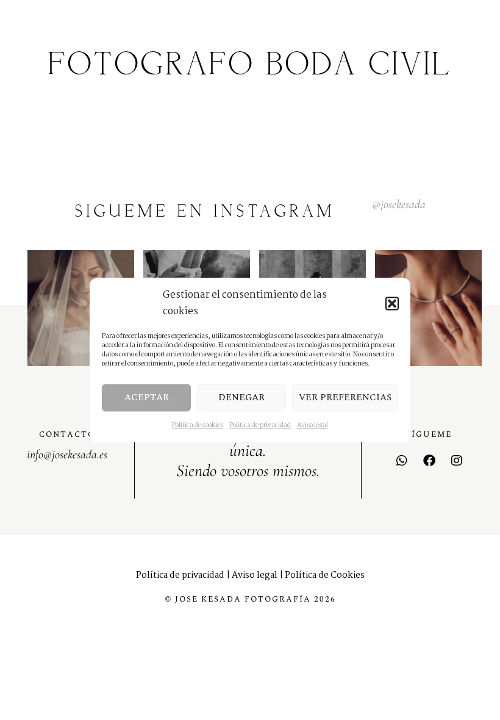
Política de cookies (197, 425)
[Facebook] (429, 460)
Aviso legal (312, 425)
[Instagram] (457, 460)
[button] (392, 303)
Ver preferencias (345, 398)
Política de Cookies (325, 575)
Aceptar (146, 398)
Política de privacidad (260, 425)
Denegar (241, 398)
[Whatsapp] (402, 460)
